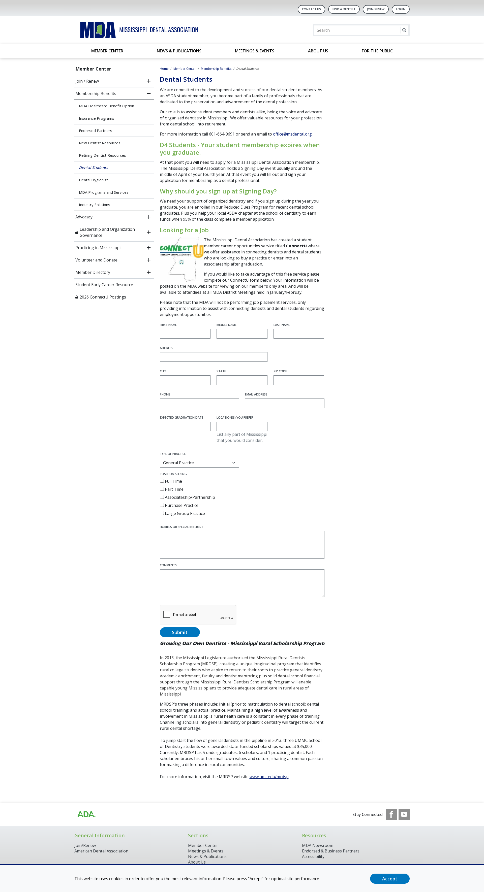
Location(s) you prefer (235, 417)
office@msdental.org (292, 134)
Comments (168, 565)
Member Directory (92, 272)
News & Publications (179, 51)
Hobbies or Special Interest (181, 527)
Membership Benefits (95, 93)
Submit (180, 632)
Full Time (173, 481)
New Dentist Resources (99, 142)
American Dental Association (101, 851)
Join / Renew (87, 81)
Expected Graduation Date (181, 417)
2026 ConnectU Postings (103, 297)
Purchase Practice (181, 505)
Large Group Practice (184, 513)
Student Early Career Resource (104, 284)
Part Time (174, 489)
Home (164, 69)
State (221, 371)
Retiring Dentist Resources (102, 155)
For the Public (377, 51)
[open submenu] (149, 81)
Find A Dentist (343, 9)
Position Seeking (173, 474)
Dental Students (93, 167)
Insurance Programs (96, 118)
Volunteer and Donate (96, 260)
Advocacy (84, 217)
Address (166, 348)
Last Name (282, 325)
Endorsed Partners (95, 130)
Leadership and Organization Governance (107, 232)
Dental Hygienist (93, 179)
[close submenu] (149, 93)
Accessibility (313, 856)
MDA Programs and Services (104, 192)
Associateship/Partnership (189, 497)
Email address (256, 394)
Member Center (107, 51)
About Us (318, 51)
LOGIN (400, 9)
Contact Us (311, 9)
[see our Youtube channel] (404, 814)
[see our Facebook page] (391, 814)
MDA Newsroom (317, 845)
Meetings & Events (254, 51)
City (163, 371)
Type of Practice (173, 454)
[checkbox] (162, 481)
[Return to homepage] (139, 30)
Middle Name (226, 325)
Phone (165, 394)
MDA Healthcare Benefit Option (106, 105)
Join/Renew (375, 9)
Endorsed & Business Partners (330, 851)
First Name (168, 325)
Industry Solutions (94, 204)
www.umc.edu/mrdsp (269, 776)
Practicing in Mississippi (97, 247)
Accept (389, 879)
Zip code (280, 371)
